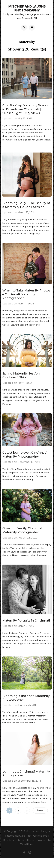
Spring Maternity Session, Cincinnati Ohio (21, 375)
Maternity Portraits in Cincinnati (26, 620)
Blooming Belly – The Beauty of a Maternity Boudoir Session (26, 205)
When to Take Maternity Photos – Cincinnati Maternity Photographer (26, 294)
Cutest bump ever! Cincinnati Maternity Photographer (24, 454)
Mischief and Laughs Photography (27, 8)
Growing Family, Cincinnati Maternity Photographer (22, 530)
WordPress (26, 844)
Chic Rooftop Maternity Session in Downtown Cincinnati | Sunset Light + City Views (25, 109)
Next (40, 810)
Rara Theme (28, 840)
